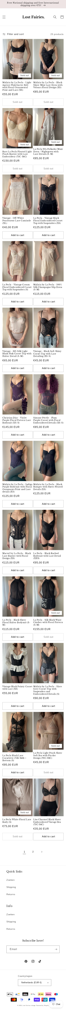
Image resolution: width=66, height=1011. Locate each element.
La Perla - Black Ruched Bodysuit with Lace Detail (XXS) (47, 555)
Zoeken (10, 880)
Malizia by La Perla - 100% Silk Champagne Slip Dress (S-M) (47, 287)
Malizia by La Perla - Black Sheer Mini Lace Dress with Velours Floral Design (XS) (48, 85)
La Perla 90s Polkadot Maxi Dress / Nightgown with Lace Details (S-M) (48, 151)
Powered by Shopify (42, 1005)
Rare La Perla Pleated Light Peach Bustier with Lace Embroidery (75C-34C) (17, 154)
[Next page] (41, 851)
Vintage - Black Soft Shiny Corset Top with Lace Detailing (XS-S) (47, 353)
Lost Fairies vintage (29, 1005)
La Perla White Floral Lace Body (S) (16, 820)
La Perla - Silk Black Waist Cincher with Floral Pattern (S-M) (48, 622)
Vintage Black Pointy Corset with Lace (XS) (17, 687)
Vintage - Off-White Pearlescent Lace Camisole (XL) (16, 220)
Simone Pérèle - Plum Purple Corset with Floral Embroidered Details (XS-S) (48, 420)
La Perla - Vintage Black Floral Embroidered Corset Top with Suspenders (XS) (48, 220)
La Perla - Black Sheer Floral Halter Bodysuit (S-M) (16, 622)
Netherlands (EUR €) (31, 982)
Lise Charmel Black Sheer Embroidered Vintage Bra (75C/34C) (47, 822)
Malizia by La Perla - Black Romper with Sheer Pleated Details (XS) (48, 486)
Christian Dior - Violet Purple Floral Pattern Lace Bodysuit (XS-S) (16, 420)
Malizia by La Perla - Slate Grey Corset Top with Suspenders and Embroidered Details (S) (47, 690)
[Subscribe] (55, 949)
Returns (10, 894)
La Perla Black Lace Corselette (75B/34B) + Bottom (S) (14, 758)
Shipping (11, 887)
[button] (4, 17)
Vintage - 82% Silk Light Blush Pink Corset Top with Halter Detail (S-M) (17, 353)
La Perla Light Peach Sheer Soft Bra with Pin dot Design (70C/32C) (47, 755)
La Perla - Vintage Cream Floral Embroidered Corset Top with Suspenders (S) (17, 287)
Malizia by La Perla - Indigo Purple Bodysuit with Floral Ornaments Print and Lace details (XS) (17, 488)
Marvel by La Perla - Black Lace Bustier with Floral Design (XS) (16, 555)
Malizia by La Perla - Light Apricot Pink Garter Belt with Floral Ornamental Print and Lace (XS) (16, 86)
